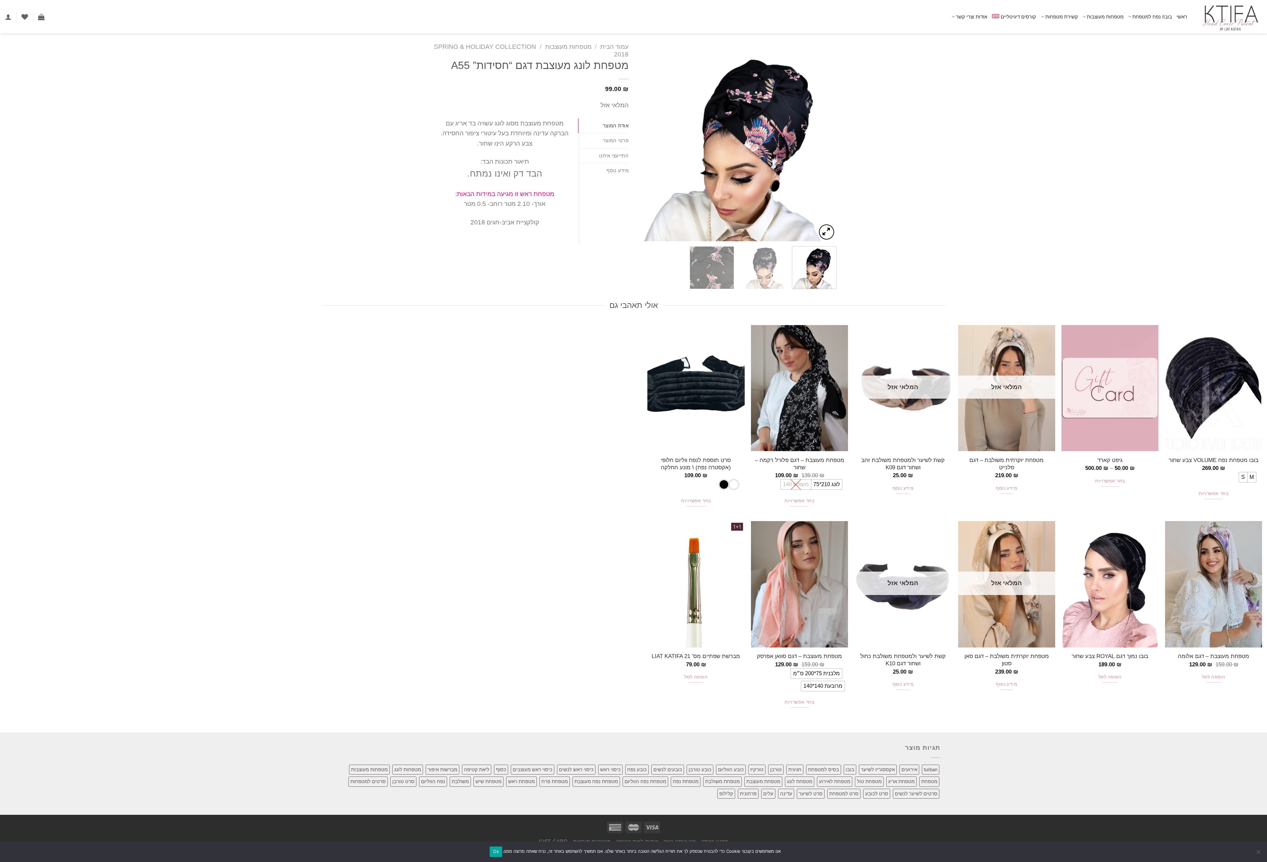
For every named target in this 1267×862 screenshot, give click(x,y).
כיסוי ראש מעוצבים (532, 769)
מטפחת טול (869, 781)
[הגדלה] (826, 232)
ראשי (1182, 16)
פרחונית (748, 793)
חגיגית (794, 769)
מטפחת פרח (554, 781)
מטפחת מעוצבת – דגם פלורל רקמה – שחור (799, 464)
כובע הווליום (731, 769)
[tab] (604, 125)
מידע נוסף (1006, 488)
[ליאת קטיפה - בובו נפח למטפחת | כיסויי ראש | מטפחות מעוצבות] (1229, 16)
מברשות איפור (442, 769)
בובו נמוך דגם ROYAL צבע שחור (1110, 656)
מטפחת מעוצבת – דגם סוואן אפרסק (799, 656)
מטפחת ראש (521, 781)
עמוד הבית (614, 46)
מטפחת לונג (799, 781)
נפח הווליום (433, 781)
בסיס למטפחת (823, 769)
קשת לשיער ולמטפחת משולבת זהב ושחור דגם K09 (903, 464)
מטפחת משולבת (722, 781)
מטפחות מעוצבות (1105, 16)
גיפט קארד (1109, 460)
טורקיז (756, 769)
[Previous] (824, 142)
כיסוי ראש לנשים (576, 769)
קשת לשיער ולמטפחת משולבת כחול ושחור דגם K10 (903, 660)
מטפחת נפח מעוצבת (596, 781)
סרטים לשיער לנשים (916, 793)
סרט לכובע (876, 793)
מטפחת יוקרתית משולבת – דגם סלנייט (1006, 464)
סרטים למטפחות (368, 781)
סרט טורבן (403, 781)
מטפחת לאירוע (834, 781)
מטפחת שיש (488, 781)
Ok (496, 851)
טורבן (776, 769)
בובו (850, 769)
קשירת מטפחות (1061, 16)
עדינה (786, 793)
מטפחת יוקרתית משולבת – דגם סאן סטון (1006, 660)
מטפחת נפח (685, 781)
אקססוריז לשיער (878, 769)
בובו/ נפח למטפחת (1152, 16)
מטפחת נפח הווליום (645, 781)
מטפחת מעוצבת (763, 781)
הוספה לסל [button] (1213, 677)
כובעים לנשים (667, 769)
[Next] (646, 142)
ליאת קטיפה (476, 769)
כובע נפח (637, 769)
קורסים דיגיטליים (1018, 16)
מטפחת (929, 781)
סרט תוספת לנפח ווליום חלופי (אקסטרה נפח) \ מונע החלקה (696, 464)
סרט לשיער (811, 793)
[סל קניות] (41, 17)
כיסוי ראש (610, 769)
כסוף (501, 769)
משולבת (460, 781)
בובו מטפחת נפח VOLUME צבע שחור (1213, 460)
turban (930, 769)
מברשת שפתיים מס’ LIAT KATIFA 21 (696, 656)
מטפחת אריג (901, 781)
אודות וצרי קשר (971, 16)
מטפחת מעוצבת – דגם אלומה (1213, 656)
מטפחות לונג (407, 769)
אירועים (909, 769)
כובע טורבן (700, 769)
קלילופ (726, 793)
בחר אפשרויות (1213, 493)
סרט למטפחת (844, 793)
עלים (768, 793)
